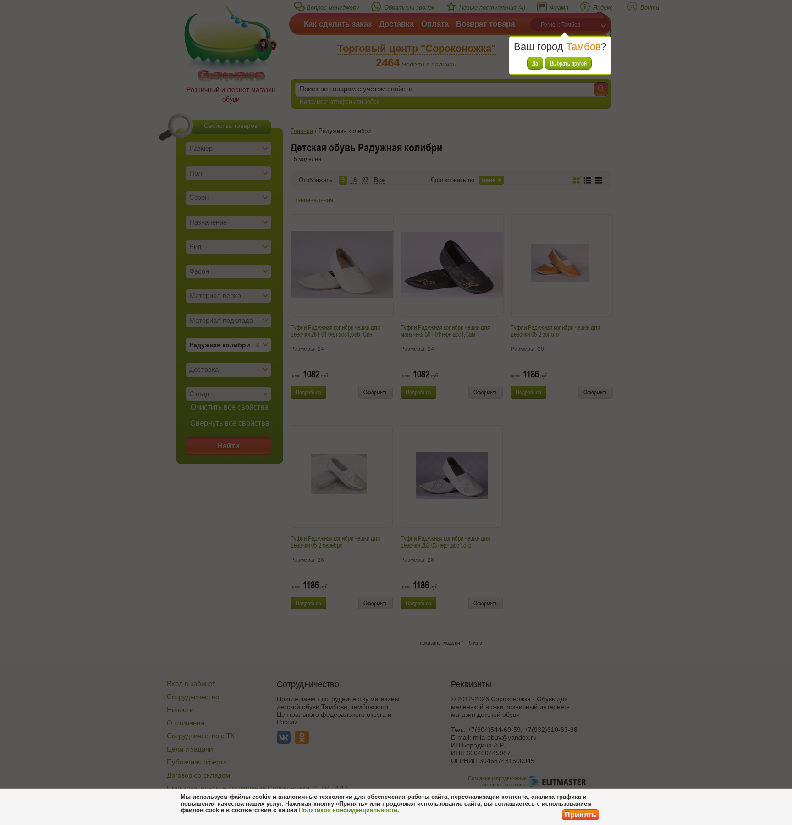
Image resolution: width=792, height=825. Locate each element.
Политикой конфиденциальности (348, 810)
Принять (580, 815)
